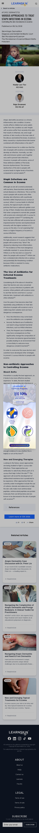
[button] (19, 416)
